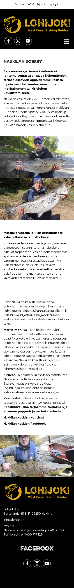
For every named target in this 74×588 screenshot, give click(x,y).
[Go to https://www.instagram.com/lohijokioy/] (18, 41)
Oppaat (19, 4)
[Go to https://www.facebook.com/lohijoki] (8, 41)
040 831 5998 (58, 530)
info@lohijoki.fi (37, 4)
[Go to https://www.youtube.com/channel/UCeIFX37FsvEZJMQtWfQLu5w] (28, 41)
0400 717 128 (33, 534)
